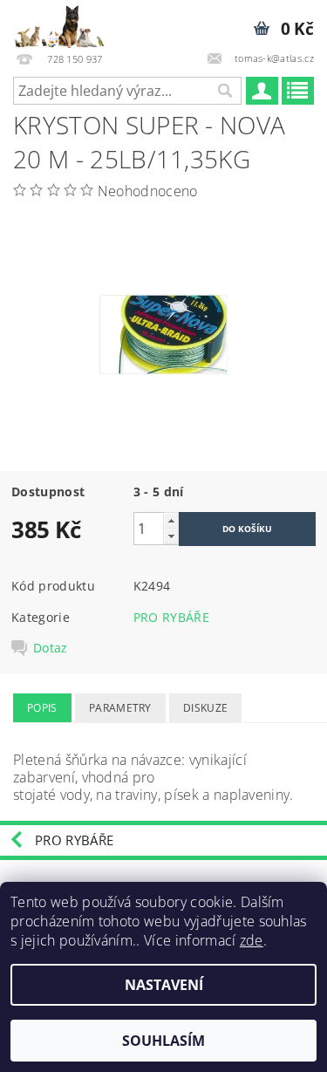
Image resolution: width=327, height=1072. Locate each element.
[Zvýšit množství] (171, 520)
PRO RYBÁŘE (171, 617)
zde (251, 940)
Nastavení (164, 984)
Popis (42, 707)
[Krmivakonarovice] (66, 22)
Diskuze (205, 707)
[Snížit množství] (171, 536)
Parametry (120, 707)
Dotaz (50, 648)
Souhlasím (163, 1040)
